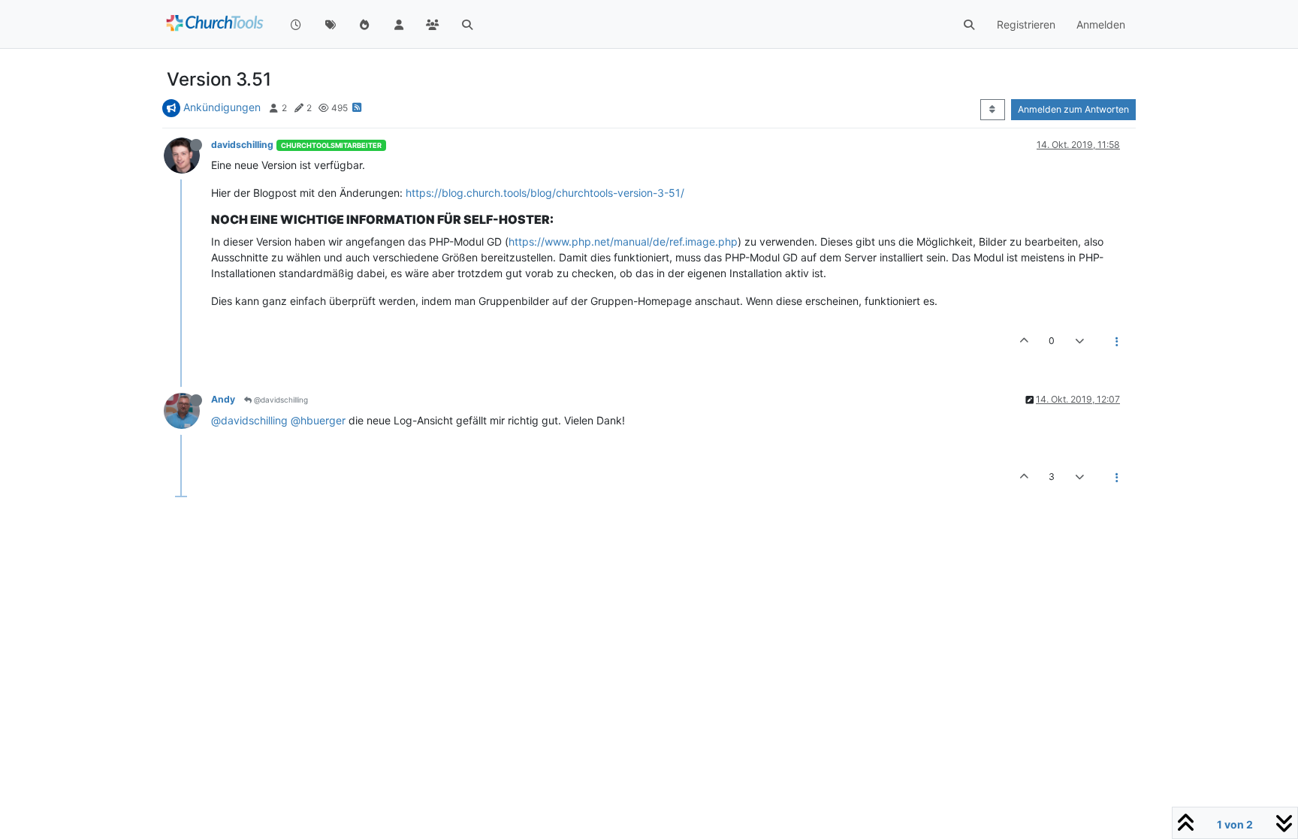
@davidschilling (280, 399)
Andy (223, 399)
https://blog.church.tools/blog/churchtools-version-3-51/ (545, 192)
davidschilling (242, 144)
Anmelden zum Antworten (1073, 109)
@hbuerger (318, 420)
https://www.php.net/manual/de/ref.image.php (623, 241)
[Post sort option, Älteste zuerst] (992, 109)
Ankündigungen (222, 107)
